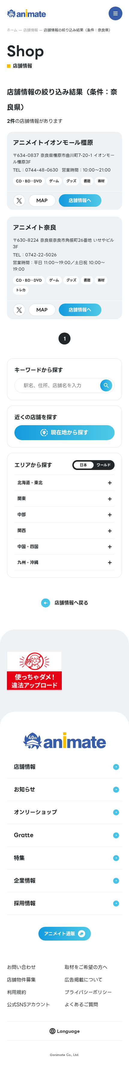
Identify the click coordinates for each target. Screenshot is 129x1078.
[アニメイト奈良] (64, 268)
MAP (42, 200)
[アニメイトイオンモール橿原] (64, 171)
